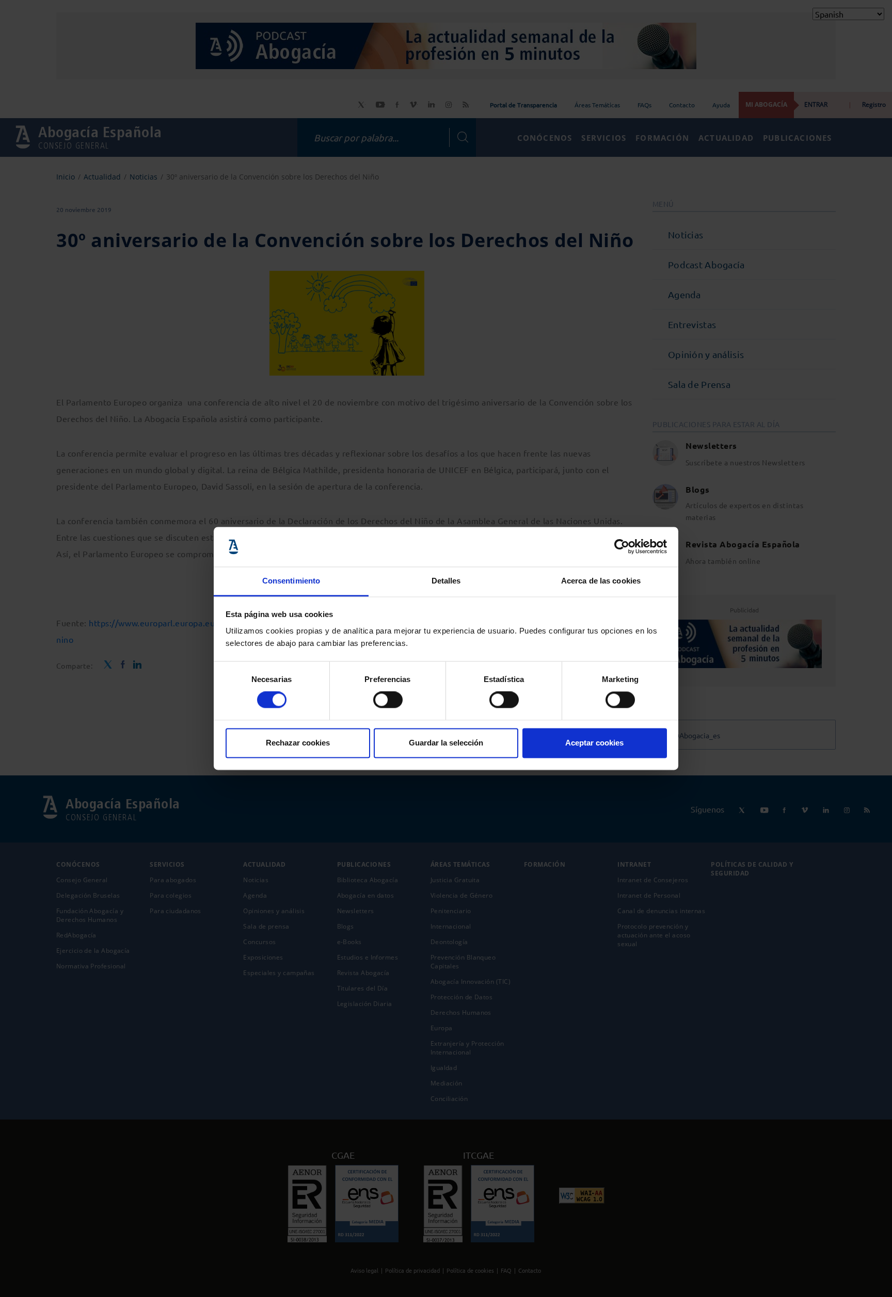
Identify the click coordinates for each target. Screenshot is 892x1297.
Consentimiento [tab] (291, 580)
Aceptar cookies (594, 742)
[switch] (388, 700)
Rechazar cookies (298, 742)
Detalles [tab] (446, 580)
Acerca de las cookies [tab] (601, 580)
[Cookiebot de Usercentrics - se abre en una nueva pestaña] (622, 547)
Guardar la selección (446, 742)
